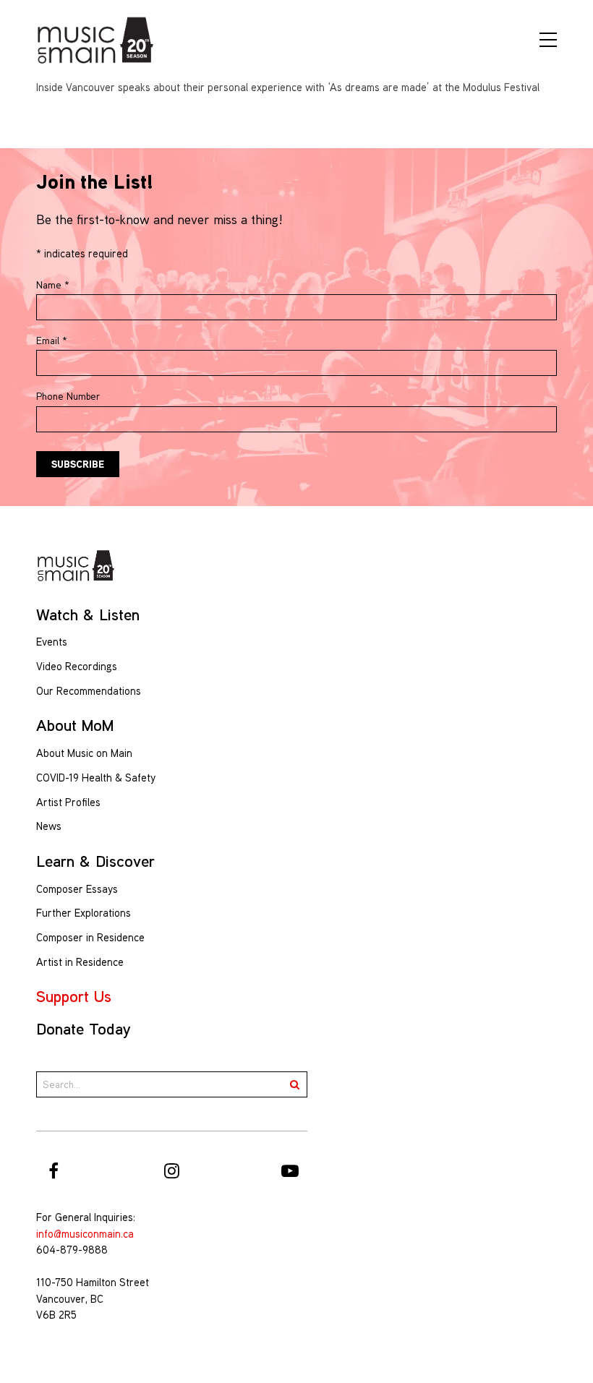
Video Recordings (76, 666)
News (48, 826)
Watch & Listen (88, 614)
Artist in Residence (80, 962)
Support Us (73, 996)
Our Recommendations (88, 691)
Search (294, 1084)
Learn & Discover (95, 861)
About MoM (75, 725)
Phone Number (68, 396)
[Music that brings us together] (95, 40)
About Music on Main (84, 753)
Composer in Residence (90, 937)
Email (51, 340)
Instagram (172, 1170)
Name (52, 284)
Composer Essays (77, 889)
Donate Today (83, 1029)
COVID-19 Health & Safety (95, 777)
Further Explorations (83, 913)
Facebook (53, 1170)
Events (51, 641)
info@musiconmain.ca (85, 1234)
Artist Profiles (68, 802)
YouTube (290, 1170)
